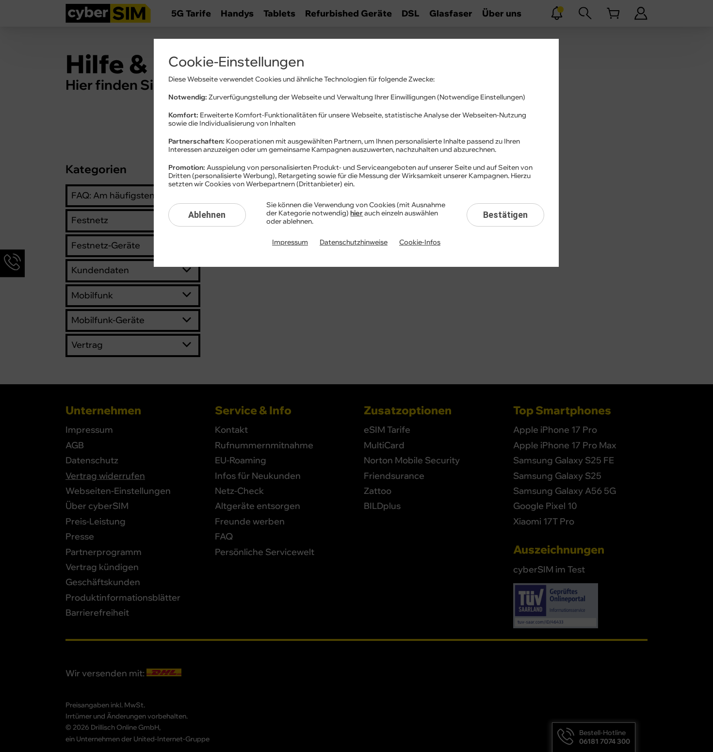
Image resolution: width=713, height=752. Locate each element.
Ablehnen (207, 215)
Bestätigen (505, 215)
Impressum (290, 242)
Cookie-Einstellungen (236, 62)
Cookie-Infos (419, 242)
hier (356, 213)
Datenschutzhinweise (354, 242)
